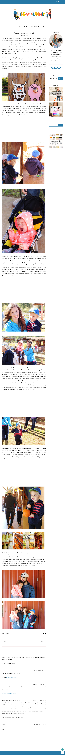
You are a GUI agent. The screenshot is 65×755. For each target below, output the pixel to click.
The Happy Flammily (9, 752)
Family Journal (5, 633)
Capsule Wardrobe (34, 26)
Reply (3, 665)
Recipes (19, 26)
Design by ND (60, 752)
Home (3, 1)
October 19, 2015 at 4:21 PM (40, 670)
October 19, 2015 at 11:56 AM (39, 654)
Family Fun (25, 26)
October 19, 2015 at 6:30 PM (39, 700)
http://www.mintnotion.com (9, 693)
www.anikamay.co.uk (11, 677)
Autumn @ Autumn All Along (11, 700)
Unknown (5, 655)
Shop (18, 1)
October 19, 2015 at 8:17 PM (40, 724)
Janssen (4, 725)
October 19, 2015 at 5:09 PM (39, 684)
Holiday (42, 26)
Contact (13, 1)
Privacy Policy (32, 752)
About (7, 1)
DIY (46, 26)
